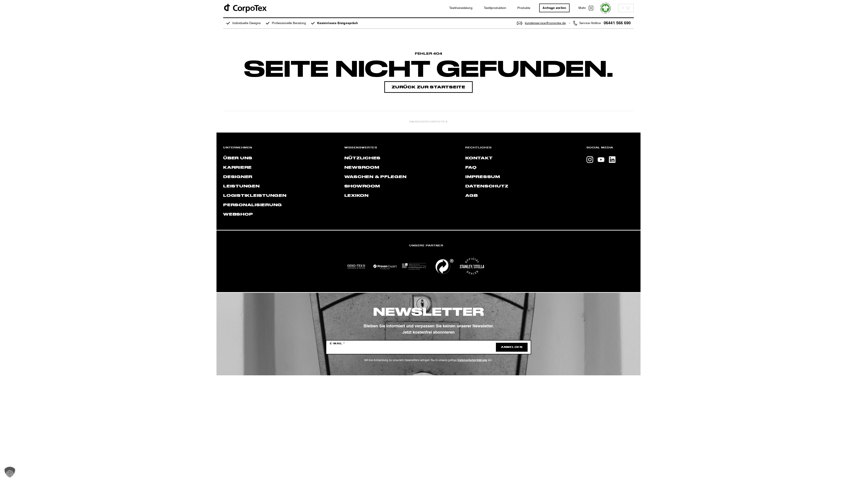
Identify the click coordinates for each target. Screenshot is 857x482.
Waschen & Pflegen (375, 177)
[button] (10, 472)
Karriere (237, 167)
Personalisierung (252, 205)
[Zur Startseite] (245, 8)
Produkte (523, 8)
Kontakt (479, 158)
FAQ (470, 167)
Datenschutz (486, 186)
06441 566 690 (617, 23)
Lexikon (356, 195)
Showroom (362, 186)
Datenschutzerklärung (472, 360)
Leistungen (241, 186)
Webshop (238, 214)
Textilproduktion (495, 8)
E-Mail (337, 344)
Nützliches (362, 158)
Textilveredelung (461, 8)
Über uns (237, 158)
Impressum (482, 177)
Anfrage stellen (554, 8)
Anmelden (511, 347)
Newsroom (361, 167)
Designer (237, 177)
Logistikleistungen (255, 195)
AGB (471, 195)
